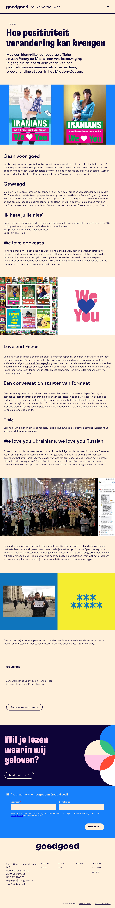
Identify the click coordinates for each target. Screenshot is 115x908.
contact (79, 863)
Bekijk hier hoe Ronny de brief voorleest (26, 230)
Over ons (45, 863)
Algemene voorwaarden (103, 903)
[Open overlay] (108, 7)
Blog (60, 867)
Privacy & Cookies (85, 903)
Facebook (96, 863)
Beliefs (61, 863)
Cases (43, 867)
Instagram (97, 867)
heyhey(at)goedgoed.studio (21, 881)
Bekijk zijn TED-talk (14, 233)
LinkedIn (95, 872)
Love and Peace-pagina (37, 363)
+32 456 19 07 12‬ (15, 884)
